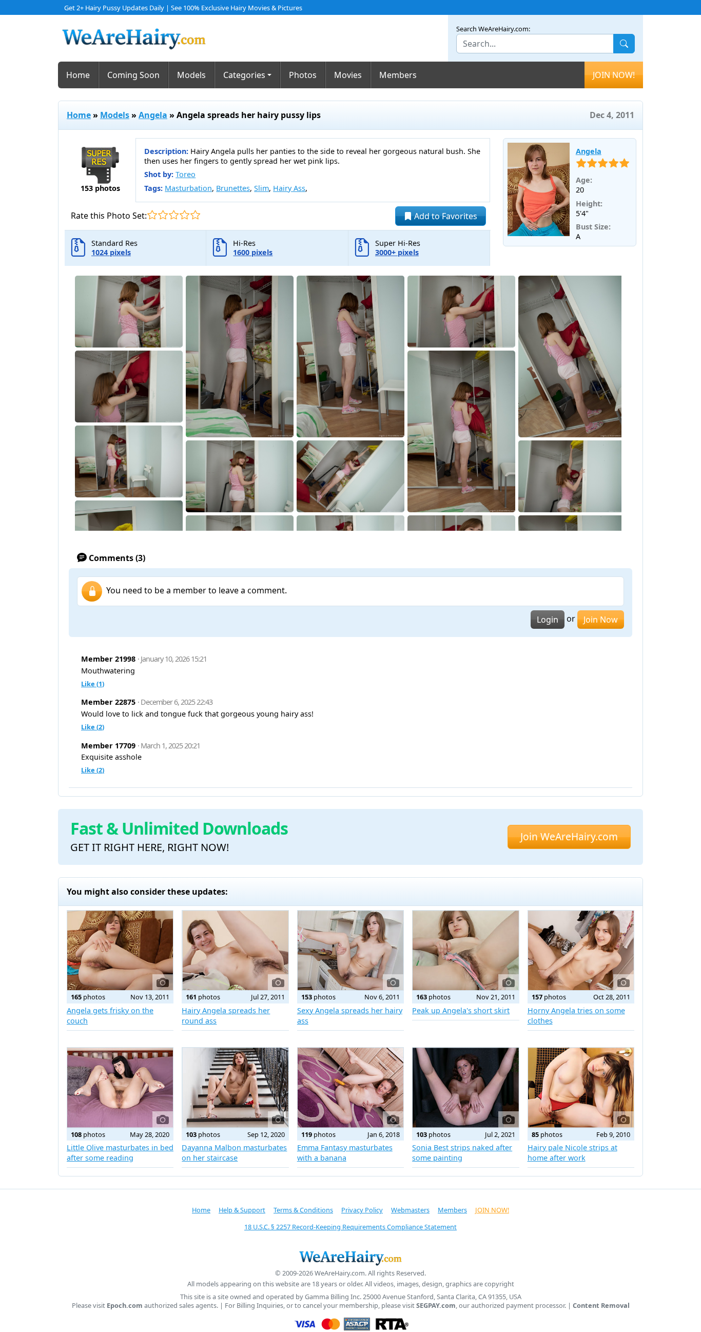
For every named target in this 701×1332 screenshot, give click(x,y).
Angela (153, 115)
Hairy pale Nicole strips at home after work (572, 1153)
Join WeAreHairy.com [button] (569, 836)
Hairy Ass (289, 188)
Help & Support (242, 1209)
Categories (244, 75)
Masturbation (188, 188)
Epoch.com (125, 1305)
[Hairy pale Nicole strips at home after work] (581, 1087)
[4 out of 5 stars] (184, 214)
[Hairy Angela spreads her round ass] (235, 950)
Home (78, 75)
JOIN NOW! (614, 75)
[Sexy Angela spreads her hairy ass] (350, 950)
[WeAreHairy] (350, 1257)
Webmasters (410, 1209)
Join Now (600, 619)
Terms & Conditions (303, 1209)
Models (191, 75)
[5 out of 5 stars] (195, 214)
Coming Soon (133, 75)
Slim (261, 188)
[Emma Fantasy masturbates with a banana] (350, 1087)
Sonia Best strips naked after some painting (462, 1153)
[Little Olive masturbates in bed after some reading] (120, 1087)
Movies (348, 75)
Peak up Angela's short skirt (461, 1010)
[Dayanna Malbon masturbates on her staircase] (235, 1087)
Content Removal (601, 1305)
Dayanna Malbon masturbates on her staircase (234, 1153)
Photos (303, 75)
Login (547, 619)
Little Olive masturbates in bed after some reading (120, 1153)
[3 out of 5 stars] (173, 214)
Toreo (186, 174)
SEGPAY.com (436, 1305)
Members (398, 75)
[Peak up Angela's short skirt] (465, 950)
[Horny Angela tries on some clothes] (581, 950)
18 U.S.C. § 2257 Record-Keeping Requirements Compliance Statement (350, 1226)
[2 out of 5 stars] (163, 214)
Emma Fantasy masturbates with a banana (345, 1153)
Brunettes (233, 188)
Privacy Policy (362, 1209)
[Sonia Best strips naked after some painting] (465, 1087)
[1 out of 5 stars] (152, 214)
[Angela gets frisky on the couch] (120, 950)
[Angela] (539, 189)
